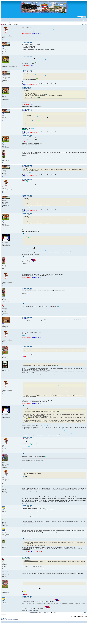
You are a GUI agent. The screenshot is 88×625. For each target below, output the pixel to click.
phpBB (40, 623)
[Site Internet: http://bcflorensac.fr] (2, 314)
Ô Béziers (24, 43)
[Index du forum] (44, 12)
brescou (24, 506)
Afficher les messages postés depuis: (34, 612)
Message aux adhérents (6, 22)
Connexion (85, 20)
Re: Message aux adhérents (27, 42)
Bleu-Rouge (24, 454)
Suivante (85, 612)
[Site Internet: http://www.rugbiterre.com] (2, 39)
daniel (24, 304)
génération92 (24, 406)
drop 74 (24, 539)
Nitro (23, 347)
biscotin (24, 57)
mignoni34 (24, 257)
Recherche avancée (83, 17)
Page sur (80, 24)
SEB (23, 27)
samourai (24, 318)
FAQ (82, 20)
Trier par (45, 612)
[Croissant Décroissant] (52, 612)
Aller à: (71, 616)
